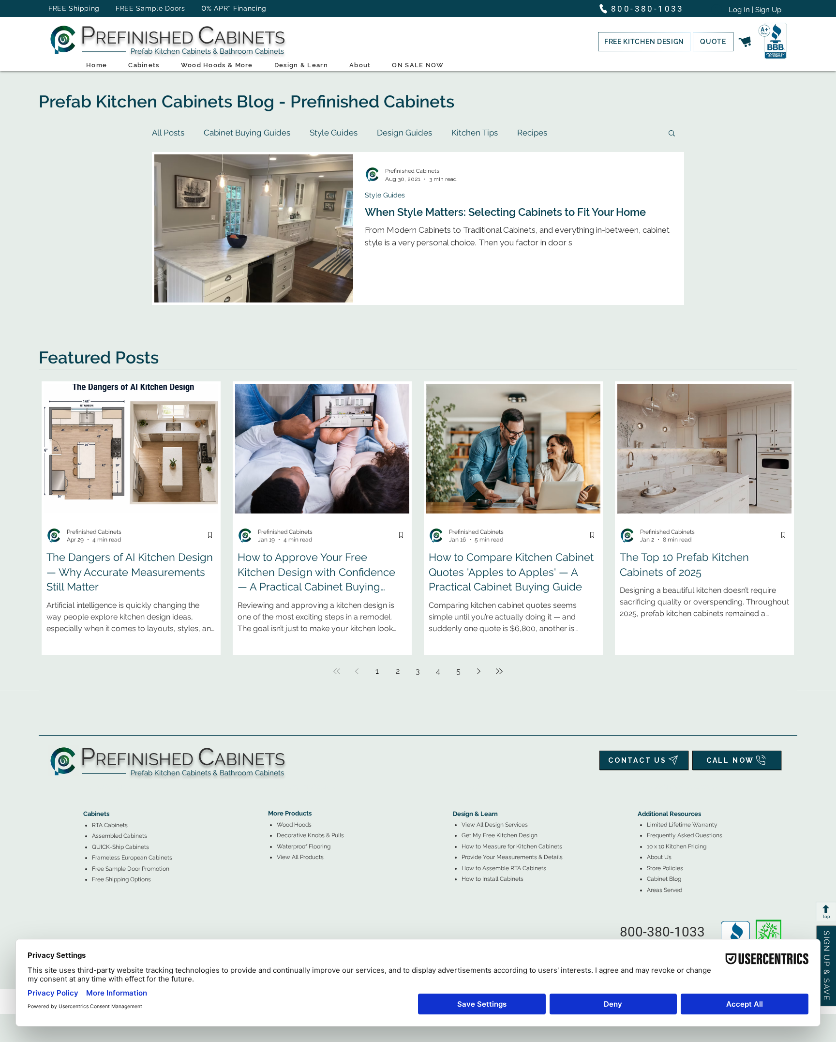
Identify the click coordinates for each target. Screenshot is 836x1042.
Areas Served (664, 890)
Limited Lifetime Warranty (682, 824)
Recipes (532, 132)
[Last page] (499, 671)
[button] (644, 41)
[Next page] (479, 671)
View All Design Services (495, 824)
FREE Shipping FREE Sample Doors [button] (121, 8)
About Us (659, 857)
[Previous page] (357, 671)
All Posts (168, 132)
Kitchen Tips (474, 132)
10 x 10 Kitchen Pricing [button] (676, 846)
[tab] (89, 787)
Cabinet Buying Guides (247, 132)
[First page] (336, 671)
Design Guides (404, 132)
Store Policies (665, 868)
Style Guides (334, 132)
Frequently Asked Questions (684, 835)
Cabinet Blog (664, 879)
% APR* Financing (237, 8)
